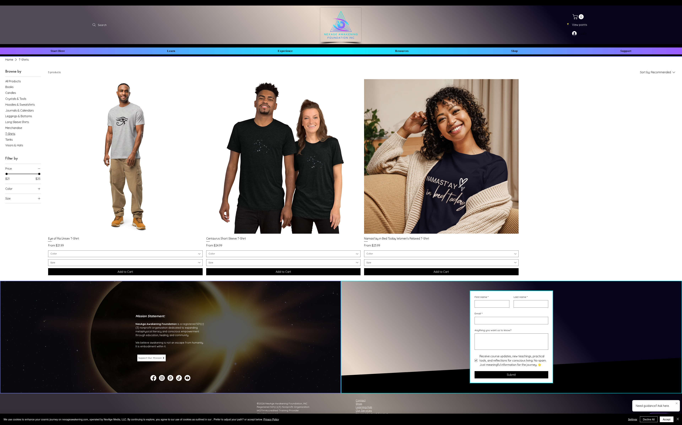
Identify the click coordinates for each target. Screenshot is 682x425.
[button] (57, 50)
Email (478, 313)
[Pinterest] (170, 378)
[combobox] (125, 253)
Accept (666, 419)
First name (481, 297)
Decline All (649, 419)
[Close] (678, 419)
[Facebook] (153, 378)
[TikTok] (179, 378)
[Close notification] (676, 403)
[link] (579, 16)
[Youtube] (187, 378)
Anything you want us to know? (493, 330)
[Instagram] (162, 378)
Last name (520, 297)
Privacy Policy (271, 419)
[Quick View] (125, 156)
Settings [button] (632, 419)
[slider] (6, 174)
